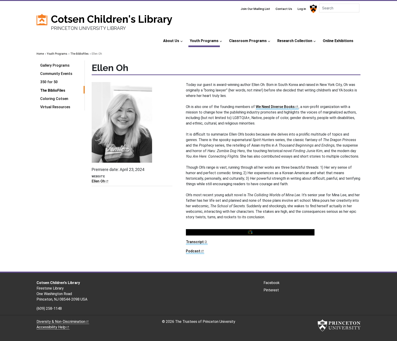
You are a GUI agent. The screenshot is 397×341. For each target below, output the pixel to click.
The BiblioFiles (79, 53)
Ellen (98, 181)
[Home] (44, 24)
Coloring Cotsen (54, 99)
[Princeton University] (313, 8)
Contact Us (283, 9)
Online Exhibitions (338, 41)
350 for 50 (49, 82)
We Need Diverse (275, 107)
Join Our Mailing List (255, 9)
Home (40, 53)
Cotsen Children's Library (111, 19)
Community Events (56, 73)
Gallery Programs (55, 65)
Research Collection (294, 41)
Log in (302, 9)
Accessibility (51, 327)
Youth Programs (205, 40)
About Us (171, 41)
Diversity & (61, 321)
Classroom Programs (248, 41)
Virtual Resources (55, 107)
